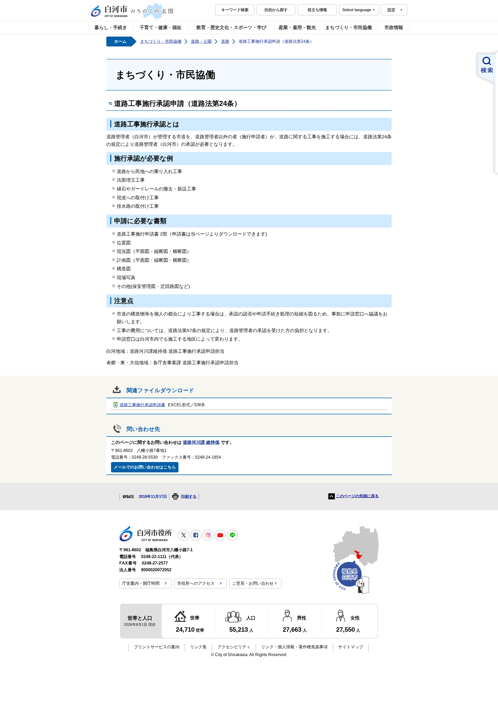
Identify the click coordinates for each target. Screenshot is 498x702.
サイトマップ (350, 647)
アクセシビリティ (234, 647)
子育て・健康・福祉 (161, 27)
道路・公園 (201, 41)
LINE (232, 535)
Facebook (195, 535)
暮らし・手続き (110, 27)
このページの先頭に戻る (357, 496)
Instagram (208, 535)
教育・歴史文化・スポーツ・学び (231, 27)
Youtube (220, 535)
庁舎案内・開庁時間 (141, 583)
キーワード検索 (234, 10)
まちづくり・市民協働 (348, 27)
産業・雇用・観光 (297, 27)
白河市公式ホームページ (132, 11)
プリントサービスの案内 (156, 647)
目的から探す (276, 10)
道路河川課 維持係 (201, 442)
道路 (225, 41)
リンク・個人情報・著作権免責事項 (294, 647)
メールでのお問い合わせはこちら (145, 467)
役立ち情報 (317, 10)
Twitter (183, 535)
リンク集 (198, 647)
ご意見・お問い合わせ (253, 583)
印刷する (189, 496)
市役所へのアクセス (196, 583)
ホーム (120, 41)
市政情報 (393, 27)
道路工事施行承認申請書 (142, 405)
